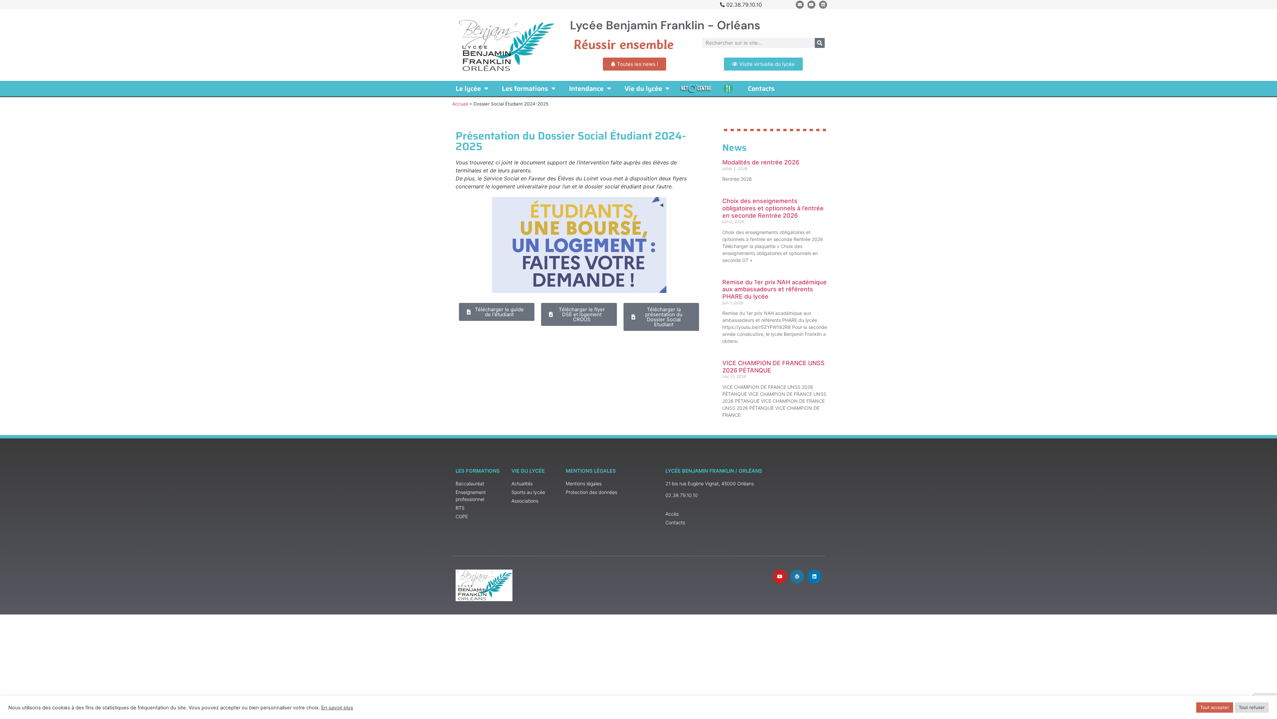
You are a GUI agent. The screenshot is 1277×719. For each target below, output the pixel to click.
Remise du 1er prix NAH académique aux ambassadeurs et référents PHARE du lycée (774, 289)
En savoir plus (337, 708)
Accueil (460, 104)
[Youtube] (811, 5)
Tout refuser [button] (1252, 707)
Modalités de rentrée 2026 (760, 162)
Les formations (525, 88)
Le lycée (468, 88)
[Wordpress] (797, 577)
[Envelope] (800, 5)
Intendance (586, 88)
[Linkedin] (823, 5)
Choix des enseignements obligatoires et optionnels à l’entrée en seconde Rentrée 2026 (773, 208)
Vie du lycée (643, 88)
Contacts (761, 88)
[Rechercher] (820, 43)
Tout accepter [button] (1214, 707)
